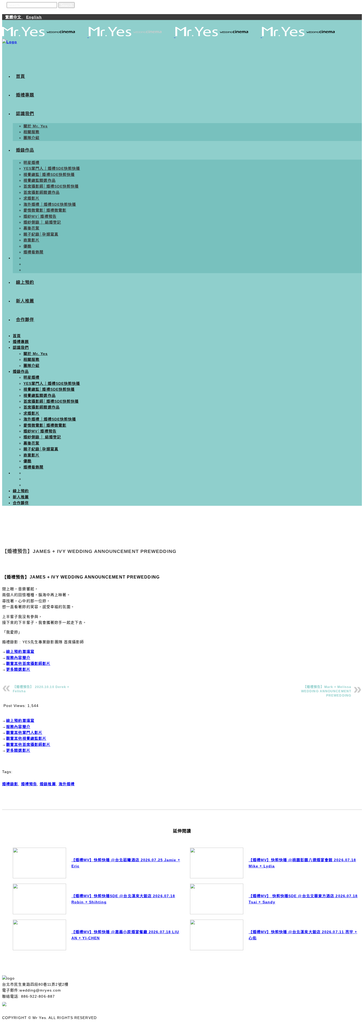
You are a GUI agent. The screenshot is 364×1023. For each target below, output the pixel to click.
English (34, 17)
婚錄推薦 (48, 784)
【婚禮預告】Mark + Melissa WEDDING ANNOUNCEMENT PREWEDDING (326, 691)
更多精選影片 (18, 669)
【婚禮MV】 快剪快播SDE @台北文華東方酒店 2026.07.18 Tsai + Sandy (303, 899)
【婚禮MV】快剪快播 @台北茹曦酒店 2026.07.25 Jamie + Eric (125, 863)
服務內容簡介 (18, 658)
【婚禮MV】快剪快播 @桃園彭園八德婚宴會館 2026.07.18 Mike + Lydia (302, 863)
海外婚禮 (67, 784)
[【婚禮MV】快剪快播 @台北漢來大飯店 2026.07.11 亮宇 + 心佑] (216, 935)
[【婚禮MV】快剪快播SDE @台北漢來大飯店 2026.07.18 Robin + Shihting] (39, 899)
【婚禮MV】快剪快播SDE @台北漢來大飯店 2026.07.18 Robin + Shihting (123, 899)
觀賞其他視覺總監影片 (26, 738)
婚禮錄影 (10, 784)
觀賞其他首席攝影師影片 (28, 663)
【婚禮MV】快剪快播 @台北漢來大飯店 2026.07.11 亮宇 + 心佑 (303, 935)
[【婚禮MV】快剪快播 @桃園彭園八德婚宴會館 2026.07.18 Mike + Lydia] (216, 863)
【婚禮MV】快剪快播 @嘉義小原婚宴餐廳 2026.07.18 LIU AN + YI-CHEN (125, 935)
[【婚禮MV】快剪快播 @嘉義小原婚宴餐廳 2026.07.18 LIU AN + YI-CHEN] (39, 935)
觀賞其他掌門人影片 (24, 732)
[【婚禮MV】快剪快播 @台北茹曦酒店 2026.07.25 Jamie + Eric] (39, 863)
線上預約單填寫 (20, 651)
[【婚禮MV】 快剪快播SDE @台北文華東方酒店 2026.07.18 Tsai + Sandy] (216, 899)
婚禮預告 (29, 784)
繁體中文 (14, 17)
